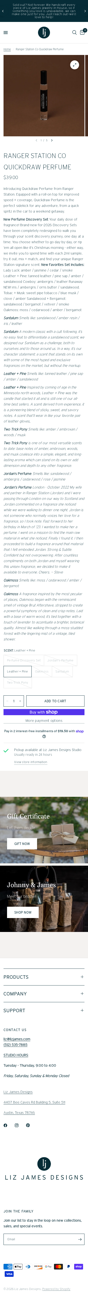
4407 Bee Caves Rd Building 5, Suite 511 (34, 1102)
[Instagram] (20, 1125)
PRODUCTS (16, 977)
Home (7, 49)
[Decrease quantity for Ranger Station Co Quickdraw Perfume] (7, 701)
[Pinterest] (31, 1125)
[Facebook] (9, 1125)
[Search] (74, 32)
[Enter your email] (79, 1239)
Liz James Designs (18, 1092)
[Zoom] (74, 64)
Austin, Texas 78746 (19, 1113)
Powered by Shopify (56, 1289)
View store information (30, 762)
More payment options (44, 721)
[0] (81, 32)
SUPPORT (14, 1010)
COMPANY (15, 994)
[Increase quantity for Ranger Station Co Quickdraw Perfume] (20, 701)
